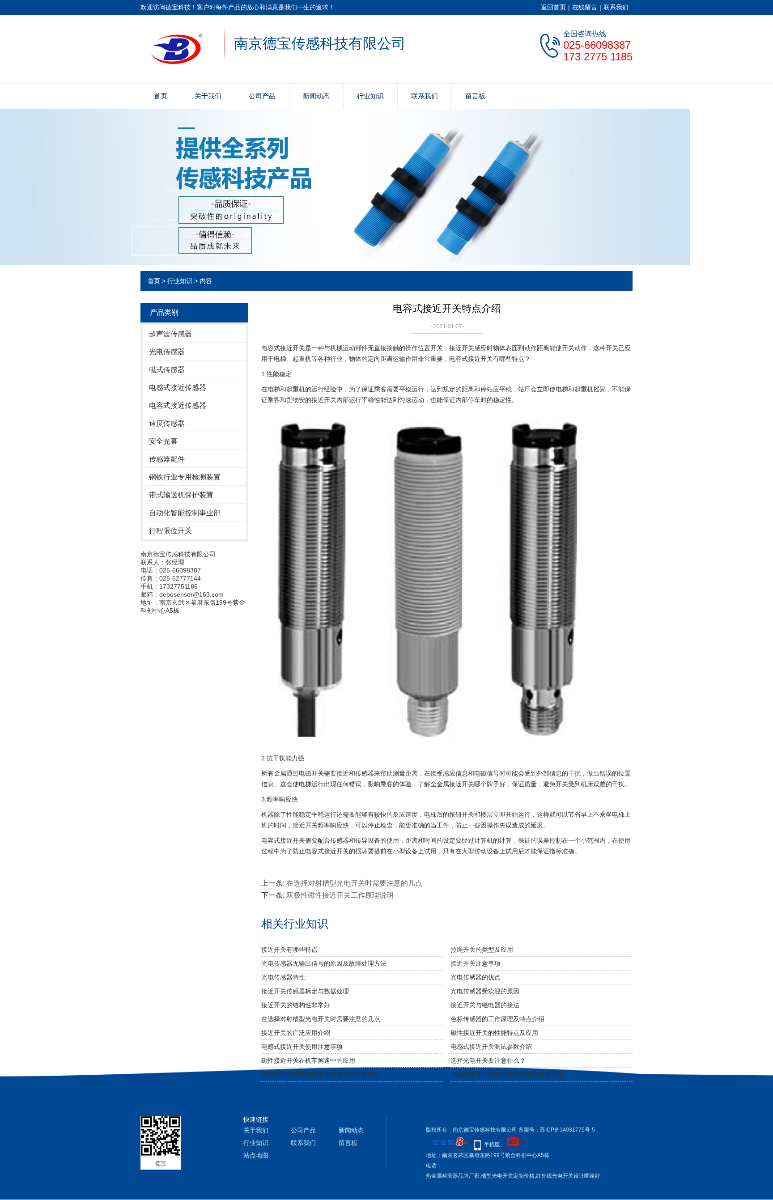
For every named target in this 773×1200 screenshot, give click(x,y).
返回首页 (553, 7)
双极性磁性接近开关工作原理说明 (340, 895)
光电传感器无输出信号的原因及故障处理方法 (323, 963)
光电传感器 (167, 352)
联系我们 (616, 7)
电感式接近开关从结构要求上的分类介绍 (506, 1074)
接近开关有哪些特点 (289, 949)
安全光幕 (163, 441)
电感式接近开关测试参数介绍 (491, 1046)
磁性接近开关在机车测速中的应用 (308, 1060)
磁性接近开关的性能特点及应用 (494, 1032)
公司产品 (262, 96)
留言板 (475, 96)
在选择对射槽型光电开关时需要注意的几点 (354, 883)
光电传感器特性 (283, 977)
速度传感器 (167, 423)
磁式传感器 (167, 369)
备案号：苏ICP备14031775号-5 (556, 1130)
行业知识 (370, 96)
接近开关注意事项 (475, 963)
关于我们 (208, 96)
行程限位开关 (170, 530)
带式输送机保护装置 (181, 495)
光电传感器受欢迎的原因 (484, 991)
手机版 (492, 1144)
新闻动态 (316, 96)
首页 (160, 96)
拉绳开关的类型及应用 (481, 949)
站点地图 (255, 1155)
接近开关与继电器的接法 (484, 1005)
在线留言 (584, 7)
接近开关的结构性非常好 (295, 1005)
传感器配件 (167, 459)
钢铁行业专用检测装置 (185, 477)
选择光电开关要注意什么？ (488, 1060)
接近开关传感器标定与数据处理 (305, 991)
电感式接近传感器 (177, 387)
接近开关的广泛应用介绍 (295, 1032)
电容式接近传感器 (177, 405)
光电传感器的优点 (475, 977)
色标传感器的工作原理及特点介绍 (497, 1018)
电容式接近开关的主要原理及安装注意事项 (320, 1074)
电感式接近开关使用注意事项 (302, 1046)
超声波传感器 (170, 334)
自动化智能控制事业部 (185, 513)
